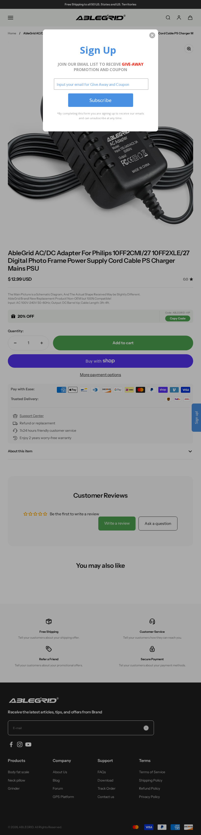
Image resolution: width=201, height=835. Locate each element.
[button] (152, 35)
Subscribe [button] (100, 100)
